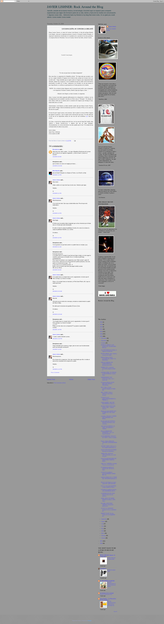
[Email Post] (75, 140)
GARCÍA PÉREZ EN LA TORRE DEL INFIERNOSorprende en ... (109, 479)
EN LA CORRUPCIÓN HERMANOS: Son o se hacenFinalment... (107, 432)
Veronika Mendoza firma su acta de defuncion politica (111, 584)
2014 (101, 326)
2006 (101, 543)
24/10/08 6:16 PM (57, 237)
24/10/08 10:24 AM (57, 166)
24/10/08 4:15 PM (57, 175)
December (104, 338)
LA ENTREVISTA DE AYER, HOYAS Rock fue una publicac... (108, 495)
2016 (101, 322)
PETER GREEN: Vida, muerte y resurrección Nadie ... (109, 354)
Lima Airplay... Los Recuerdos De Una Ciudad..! (108, 599)
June (102, 526)
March (103, 533)
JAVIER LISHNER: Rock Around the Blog (75, 6)
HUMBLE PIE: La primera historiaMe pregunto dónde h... (108, 369)
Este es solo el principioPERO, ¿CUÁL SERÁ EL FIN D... (108, 486)
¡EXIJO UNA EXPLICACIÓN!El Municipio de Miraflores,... (108, 450)
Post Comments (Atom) (60, 382)
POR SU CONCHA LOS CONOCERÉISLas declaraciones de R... (107, 364)
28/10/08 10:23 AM (57, 291)
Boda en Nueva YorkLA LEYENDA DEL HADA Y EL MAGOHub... (108, 359)
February (103, 535)
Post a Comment (55, 372)
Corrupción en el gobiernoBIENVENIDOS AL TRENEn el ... (108, 399)
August (103, 521)
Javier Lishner (56, 180)
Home (71, 379)
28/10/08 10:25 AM (57, 314)
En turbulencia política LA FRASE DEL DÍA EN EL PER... (107, 469)
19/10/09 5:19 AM (57, 349)
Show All (115, 611)
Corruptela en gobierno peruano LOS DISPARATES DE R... (108, 490)
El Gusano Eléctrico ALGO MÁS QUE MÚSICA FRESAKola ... (107, 384)
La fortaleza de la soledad (107, 593)
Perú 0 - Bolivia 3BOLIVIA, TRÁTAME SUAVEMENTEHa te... (109, 442)
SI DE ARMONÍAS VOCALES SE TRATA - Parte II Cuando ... (108, 437)
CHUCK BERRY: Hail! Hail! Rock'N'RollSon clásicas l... (108, 403)
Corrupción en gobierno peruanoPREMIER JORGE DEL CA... (108, 474)
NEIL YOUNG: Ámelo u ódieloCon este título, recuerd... (107, 394)
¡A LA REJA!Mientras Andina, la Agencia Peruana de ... (109, 350)
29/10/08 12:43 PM (57, 338)
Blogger (89, 620)
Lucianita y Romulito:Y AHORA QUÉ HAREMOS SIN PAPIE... (108, 417)
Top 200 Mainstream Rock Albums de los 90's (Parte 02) (111, 603)
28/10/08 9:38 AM (57, 270)
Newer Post (51, 379)
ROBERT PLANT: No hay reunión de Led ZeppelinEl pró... (108, 515)
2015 (101, 324)
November (104, 340)
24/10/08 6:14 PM (57, 213)
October (103, 343)
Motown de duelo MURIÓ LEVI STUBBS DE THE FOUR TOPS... (108, 412)
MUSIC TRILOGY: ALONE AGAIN (111, 558)
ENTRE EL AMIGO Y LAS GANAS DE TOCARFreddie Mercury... (108, 346)
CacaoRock (103, 568)
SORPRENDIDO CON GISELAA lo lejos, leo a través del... (107, 379)
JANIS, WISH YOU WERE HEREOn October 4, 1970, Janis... (108, 500)
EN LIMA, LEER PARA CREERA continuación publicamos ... (107, 505)
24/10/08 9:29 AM (57, 156)
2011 (101, 329)
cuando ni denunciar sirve (106, 594)
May (102, 528)
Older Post (91, 379)
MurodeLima (56, 149)
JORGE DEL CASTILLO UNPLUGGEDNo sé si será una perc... (108, 455)
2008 (101, 336)
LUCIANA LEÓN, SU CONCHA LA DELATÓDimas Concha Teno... (108, 374)
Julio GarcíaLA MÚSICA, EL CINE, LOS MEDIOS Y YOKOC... (108, 427)
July (102, 523)
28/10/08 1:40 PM (57, 329)
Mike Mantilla (56, 170)
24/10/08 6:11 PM (57, 193)
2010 (101, 331)
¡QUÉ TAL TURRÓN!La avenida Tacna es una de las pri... (109, 464)
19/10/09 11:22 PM (57, 369)
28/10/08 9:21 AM (57, 247)
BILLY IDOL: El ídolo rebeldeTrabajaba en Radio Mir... (108, 389)
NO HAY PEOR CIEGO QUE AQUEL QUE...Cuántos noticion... (108, 407)
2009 (101, 334)
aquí (87, 116)
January (103, 538)
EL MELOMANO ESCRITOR (107, 581)
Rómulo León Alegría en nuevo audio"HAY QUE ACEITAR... (108, 483)
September (104, 519)
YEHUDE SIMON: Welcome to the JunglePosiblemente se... (109, 447)
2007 (101, 541)
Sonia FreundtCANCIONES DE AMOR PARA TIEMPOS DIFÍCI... (108, 460)
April (102, 531)
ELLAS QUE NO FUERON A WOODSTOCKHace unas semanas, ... (108, 422)
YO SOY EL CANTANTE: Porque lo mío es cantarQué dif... (108, 510)
